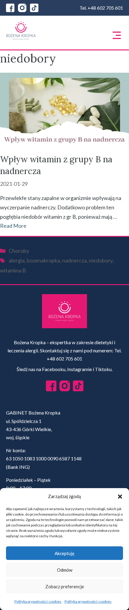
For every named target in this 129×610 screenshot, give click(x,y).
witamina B (13, 270)
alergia (17, 260)
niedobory (100, 260)
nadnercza (74, 260)
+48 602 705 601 (105, 8)
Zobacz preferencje (64, 586)
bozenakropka (43, 260)
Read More (13, 225)
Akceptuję (64, 553)
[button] (120, 497)
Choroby (19, 250)
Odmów (64, 570)
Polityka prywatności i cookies (38, 601)
